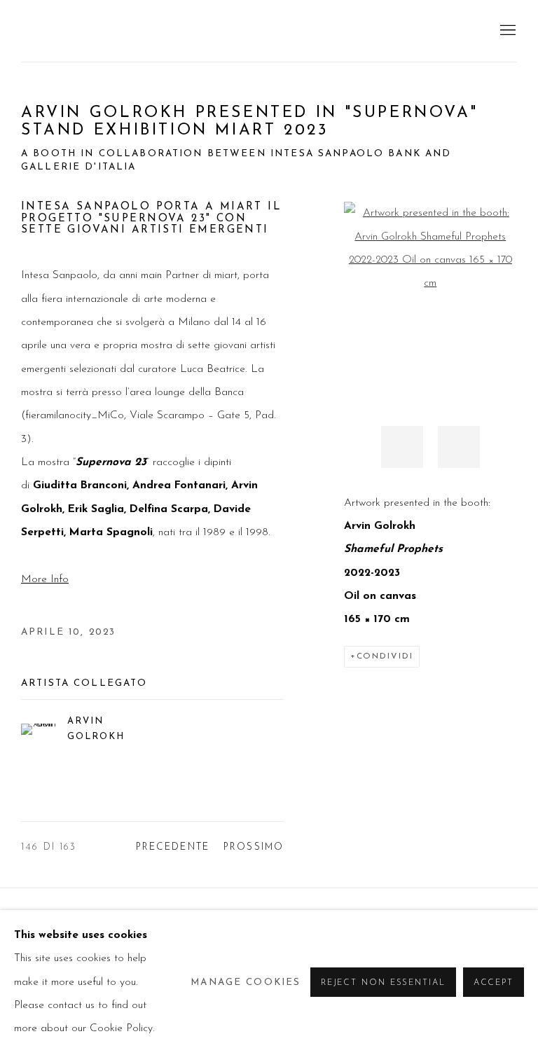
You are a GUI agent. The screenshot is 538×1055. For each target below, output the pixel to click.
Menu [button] (506, 30)
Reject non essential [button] (383, 983)
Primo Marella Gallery (133, 31)
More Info (45, 579)
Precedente (173, 847)
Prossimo (253, 847)
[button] (402, 447)
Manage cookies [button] (246, 982)
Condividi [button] (385, 656)
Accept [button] (493, 983)
